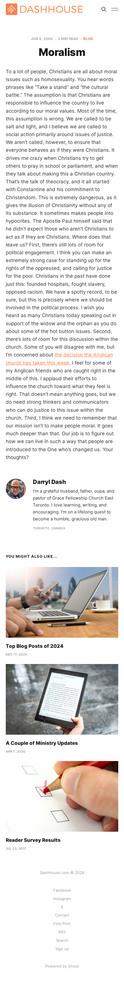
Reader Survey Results (33, 840)
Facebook (62, 890)
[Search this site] (103, 9)
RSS (62, 932)
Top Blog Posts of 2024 (34, 646)
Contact (62, 915)
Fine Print (62, 923)
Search (62, 940)
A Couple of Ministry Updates (42, 743)
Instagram (62, 898)
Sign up (62, 948)
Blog (88, 38)
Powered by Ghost (62, 966)
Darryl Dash (49, 482)
